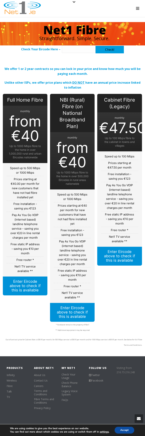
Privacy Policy (42, 408)
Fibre (10, 386)
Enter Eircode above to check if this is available (25, 285)
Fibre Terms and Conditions (44, 401)
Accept (124, 430)
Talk (9, 391)
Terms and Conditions (40, 392)
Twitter (95, 375)
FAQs (65, 400)
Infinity (11, 375)
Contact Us (41, 380)
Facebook (97, 380)
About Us (39, 375)
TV (8, 397)
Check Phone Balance (70, 384)
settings (104, 432)
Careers (38, 386)
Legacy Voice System (70, 392)
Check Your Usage (68, 376)
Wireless (12, 380)
